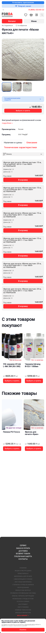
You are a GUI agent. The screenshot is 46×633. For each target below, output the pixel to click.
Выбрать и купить (23, 111)
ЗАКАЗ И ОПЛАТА (23, 548)
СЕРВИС (23, 545)
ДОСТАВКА (23, 551)
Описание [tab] (31, 142)
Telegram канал (24, 6)
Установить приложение (23, 3)
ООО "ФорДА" (23, 134)
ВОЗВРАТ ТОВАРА (23, 554)
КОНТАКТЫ (23, 559)
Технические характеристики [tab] (20, 147)
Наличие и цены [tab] (13, 142)
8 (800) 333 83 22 (36, 10)
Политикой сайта (30, 624)
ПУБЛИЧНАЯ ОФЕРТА (23, 556)
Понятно (23, 630)
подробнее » (7, 123)
